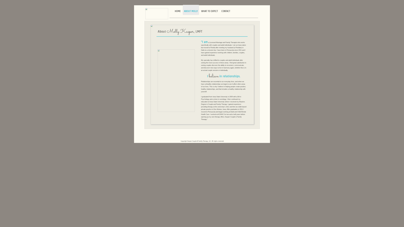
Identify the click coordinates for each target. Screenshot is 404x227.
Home (178, 11)
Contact (225, 11)
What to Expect (209, 11)
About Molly (191, 11)
